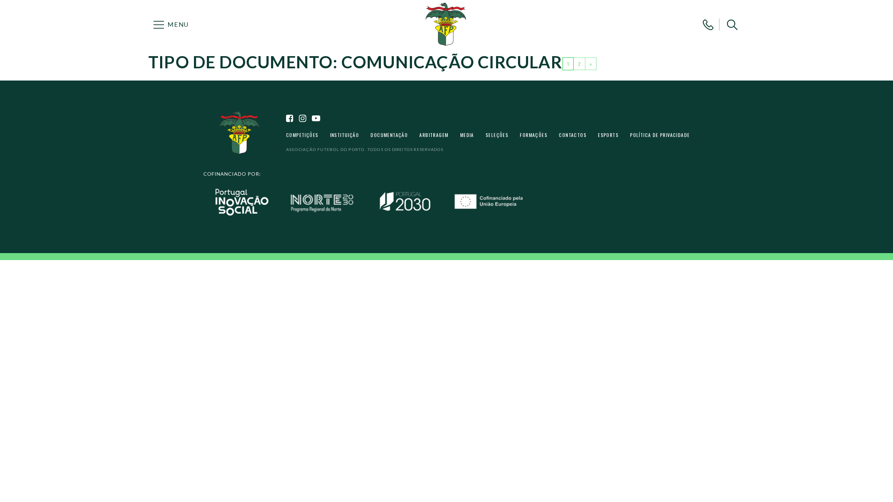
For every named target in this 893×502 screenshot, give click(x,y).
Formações (533, 134)
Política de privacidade (660, 134)
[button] (732, 24)
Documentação (389, 134)
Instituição (344, 134)
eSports (608, 134)
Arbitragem (433, 134)
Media (467, 134)
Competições (302, 134)
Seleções (497, 134)
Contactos (572, 134)
